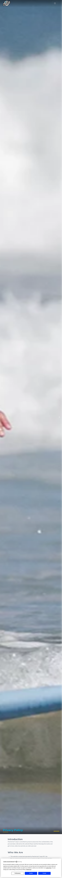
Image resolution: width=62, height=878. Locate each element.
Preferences (18, 873)
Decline (31, 873)
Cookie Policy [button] (48, 867)
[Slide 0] (56, 831)
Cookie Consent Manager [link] (8, 861)
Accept (44, 873)
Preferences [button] (28, 869)
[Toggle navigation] (55, 3)
